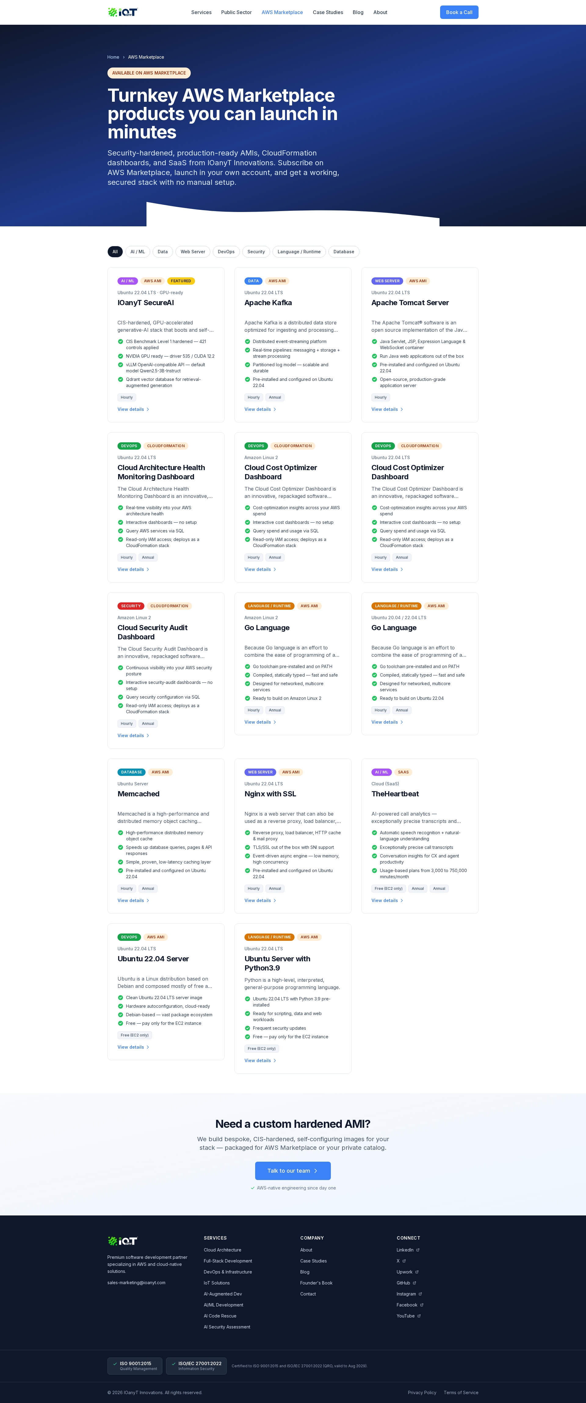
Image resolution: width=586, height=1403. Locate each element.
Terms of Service (461, 1392)
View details (131, 409)
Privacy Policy (422, 1392)
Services (201, 12)
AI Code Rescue (220, 1315)
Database (344, 251)
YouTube (406, 1315)
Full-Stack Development (228, 1260)
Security (256, 251)
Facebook (407, 1304)
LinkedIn (405, 1249)
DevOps (226, 251)
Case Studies (328, 12)
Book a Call (459, 12)
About (380, 12)
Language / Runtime (299, 251)
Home (113, 57)
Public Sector (236, 12)
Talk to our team (288, 1170)
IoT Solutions (217, 1282)
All (115, 251)
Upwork (405, 1271)
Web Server (193, 251)
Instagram (406, 1293)
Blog (358, 12)
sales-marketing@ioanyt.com (136, 1282)
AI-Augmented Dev (223, 1293)
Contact (308, 1293)
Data (163, 251)
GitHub (403, 1282)
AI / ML (138, 251)
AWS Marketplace (282, 12)
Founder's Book (316, 1282)
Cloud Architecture (222, 1249)
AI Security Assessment (227, 1326)
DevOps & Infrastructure (228, 1271)
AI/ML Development (223, 1304)
